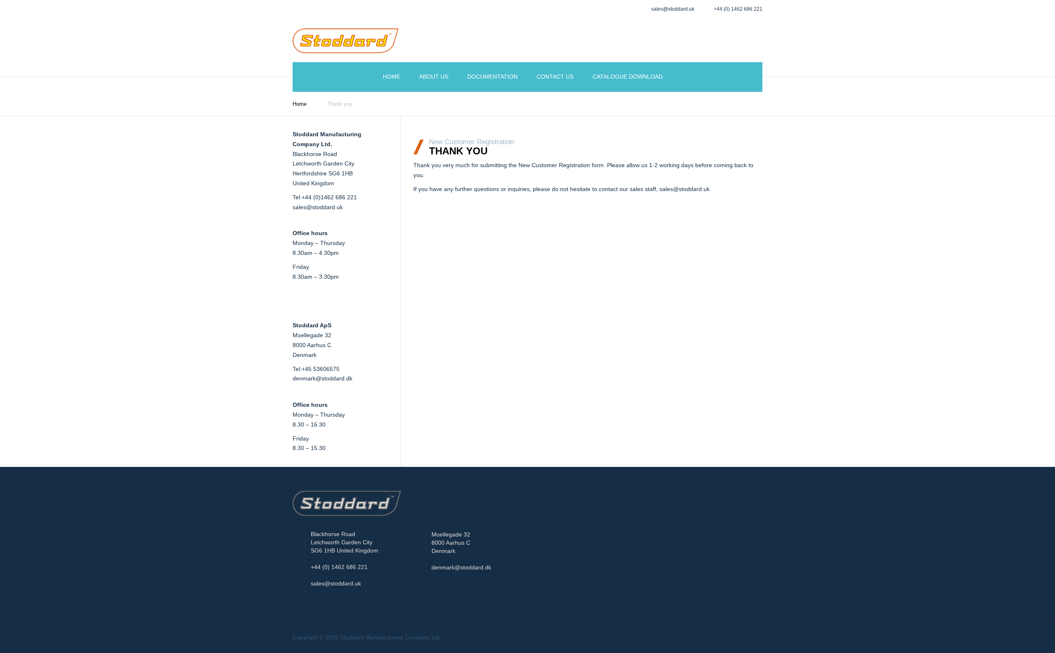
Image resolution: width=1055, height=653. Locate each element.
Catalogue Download (628, 76)
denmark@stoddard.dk (322, 378)
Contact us (555, 76)
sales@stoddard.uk (318, 207)
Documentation (492, 76)
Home (391, 76)
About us (433, 76)
